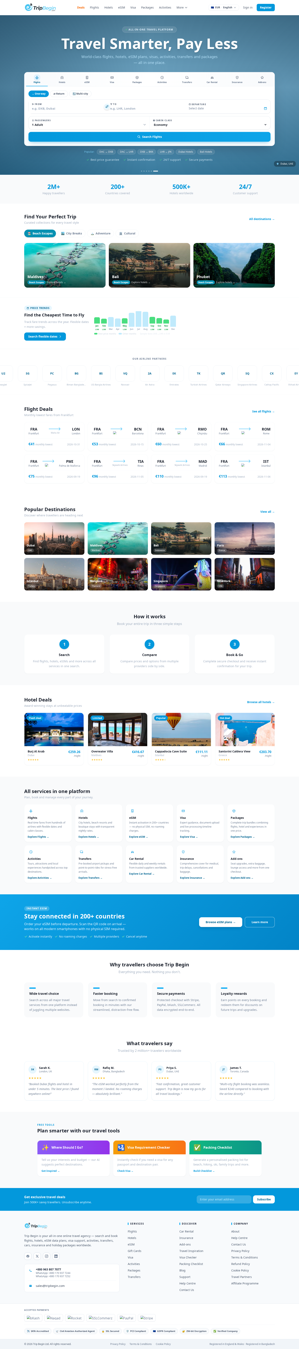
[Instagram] (46, 1256)
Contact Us (186, 1290)
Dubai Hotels (185, 151)
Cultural (127, 233)
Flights (94, 7)
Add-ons (185, 1244)
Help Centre (187, 1283)
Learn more (260, 922)
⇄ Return (58, 93)
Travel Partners (241, 1277)
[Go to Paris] (147, 171)
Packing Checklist (191, 1264)
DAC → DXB (106, 151)
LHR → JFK (165, 151)
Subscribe (264, 1199)
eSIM (121, 7)
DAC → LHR (126, 151)
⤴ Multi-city (80, 93)
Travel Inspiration (191, 1251)
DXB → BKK (146, 151)
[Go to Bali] (155, 171)
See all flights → (263, 411)
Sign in (248, 7)
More (180, 7)
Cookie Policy (240, 1270)
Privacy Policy (240, 1251)
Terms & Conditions (244, 1257)
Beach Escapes (40, 233)
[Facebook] (28, 1256)
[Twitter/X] (37, 1256)
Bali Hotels (206, 151)
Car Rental (186, 1231)
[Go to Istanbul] (150, 171)
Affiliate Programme (245, 1283)
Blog (182, 1270)
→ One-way (39, 93)
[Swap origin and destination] (107, 106)
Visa (133, 7)
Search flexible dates (42, 336)
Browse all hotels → (261, 702)
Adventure (100, 233)
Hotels (108, 7)
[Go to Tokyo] (152, 171)
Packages (147, 7)
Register (266, 7)
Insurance (186, 1238)
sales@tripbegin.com (50, 1286)
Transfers (134, 1277)
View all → (267, 512)
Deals (81, 7)
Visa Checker (188, 1257)
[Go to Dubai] (143, 171)
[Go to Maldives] (157, 171)
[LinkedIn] (56, 1256)
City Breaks (71, 233)
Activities (165, 7)
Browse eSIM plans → (221, 922)
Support (184, 1277)
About (235, 1231)
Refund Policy (240, 1264)
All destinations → (262, 219)
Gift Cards (134, 1251)
